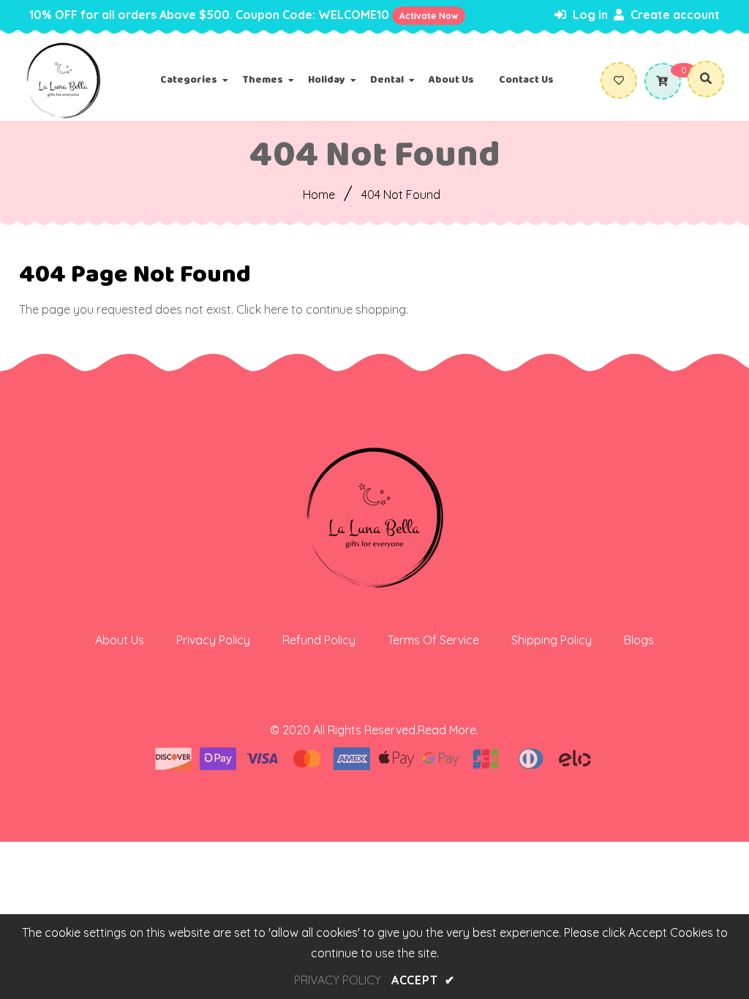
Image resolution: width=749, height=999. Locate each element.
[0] (660, 81)
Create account (674, 14)
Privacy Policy (213, 640)
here (276, 309)
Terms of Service (433, 640)
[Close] (268, 910)
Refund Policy (318, 640)
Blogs (639, 640)
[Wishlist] (622, 80)
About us (119, 640)
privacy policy (337, 980)
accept (423, 980)
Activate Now (428, 15)
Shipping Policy (551, 640)
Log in (589, 14)
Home (319, 194)
